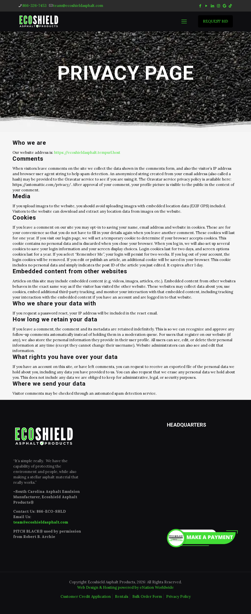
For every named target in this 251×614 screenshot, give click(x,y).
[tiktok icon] (230, 5)
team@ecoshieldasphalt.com (78, 5)
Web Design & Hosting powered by (108, 587)
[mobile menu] (184, 21)
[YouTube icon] (206, 5)
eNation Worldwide (157, 587)
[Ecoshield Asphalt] (39, 21)
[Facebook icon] (200, 5)
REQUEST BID (215, 21)
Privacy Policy (178, 596)
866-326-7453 (34, 5)
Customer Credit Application (86, 596)
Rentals (121, 596)
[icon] (224, 5)
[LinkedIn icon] (212, 5)
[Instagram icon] (218, 5)
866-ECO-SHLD (51, 511)
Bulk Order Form (147, 596)
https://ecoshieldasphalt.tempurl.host (87, 152)
